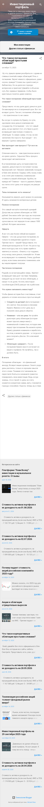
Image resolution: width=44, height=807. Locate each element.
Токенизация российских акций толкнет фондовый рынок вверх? (18, 699)
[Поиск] (40, 5)
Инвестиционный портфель (22, 5)
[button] (40, 59)
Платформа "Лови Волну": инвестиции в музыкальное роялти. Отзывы (16, 473)
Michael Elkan (31, 802)
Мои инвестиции (22, 45)
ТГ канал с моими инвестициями (24, 32)
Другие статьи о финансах (22, 48)
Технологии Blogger (23, 797)
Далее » (38, 497)
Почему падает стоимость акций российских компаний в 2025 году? (17, 570)
